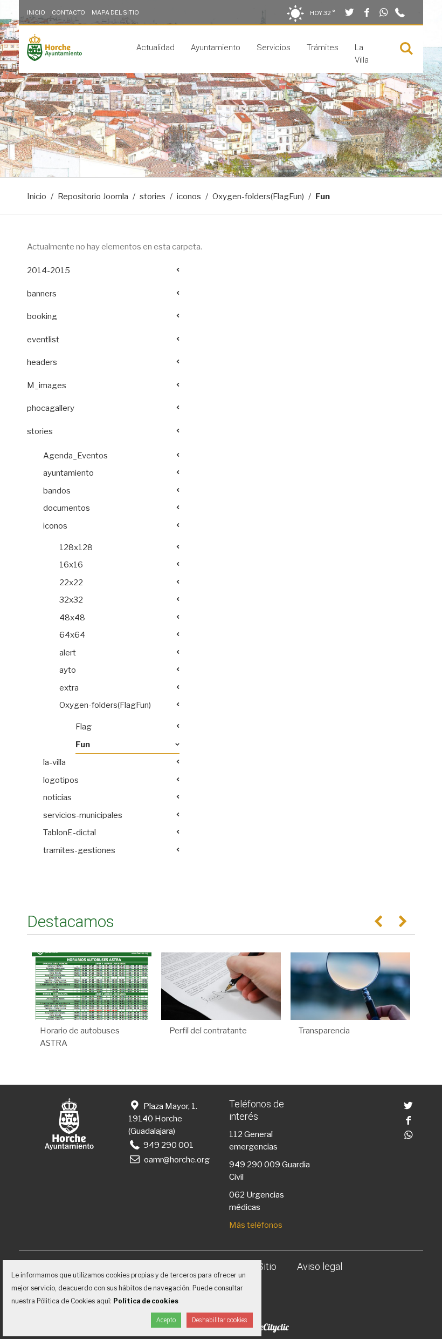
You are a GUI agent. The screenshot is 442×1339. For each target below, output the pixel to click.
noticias (57, 797)
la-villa (54, 762)
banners (42, 294)
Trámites (323, 47)
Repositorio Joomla (93, 196)
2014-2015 (48, 270)
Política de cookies (145, 1301)
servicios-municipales (82, 815)
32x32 (71, 600)
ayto (67, 670)
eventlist (43, 339)
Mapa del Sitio (115, 12)
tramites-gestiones (79, 850)
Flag (83, 727)
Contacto (68, 12)
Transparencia (324, 1031)
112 (236, 1134)
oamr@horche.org (177, 1160)
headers (42, 362)
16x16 (71, 565)
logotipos (61, 780)
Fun (82, 744)
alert (67, 653)
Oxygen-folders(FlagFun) (258, 196)
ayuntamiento (68, 473)
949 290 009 (254, 1164)
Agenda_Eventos (75, 456)
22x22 (71, 582)
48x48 (72, 618)
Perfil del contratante (208, 1031)
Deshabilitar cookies (219, 1320)
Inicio (36, 12)
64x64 (72, 635)
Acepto (166, 1320)
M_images (46, 385)
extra (69, 688)
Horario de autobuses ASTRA (80, 1037)
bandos (57, 491)
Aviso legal (319, 1266)
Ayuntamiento (215, 47)
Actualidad (155, 47)
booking (42, 316)
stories (152, 196)
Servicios (274, 47)
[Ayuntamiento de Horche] (54, 58)
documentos (66, 508)
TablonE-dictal (69, 832)
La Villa (362, 54)
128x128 (76, 547)
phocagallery (50, 408)
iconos (189, 196)
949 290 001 (168, 1145)
